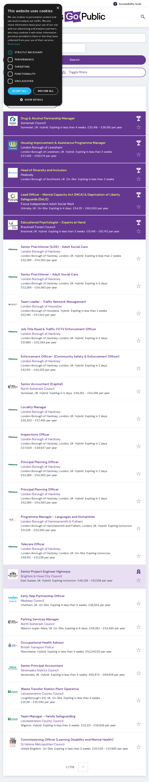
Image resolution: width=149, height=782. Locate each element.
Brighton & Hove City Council (41, 576)
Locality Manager (33, 407)
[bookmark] (138, 127)
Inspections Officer (35, 434)
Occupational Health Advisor (42, 643)
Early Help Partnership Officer (43, 596)
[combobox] (74, 38)
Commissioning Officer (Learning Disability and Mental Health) (67, 740)
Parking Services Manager (40, 619)
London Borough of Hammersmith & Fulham (52, 521)
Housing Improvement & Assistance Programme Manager (63, 143)
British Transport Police (37, 647)
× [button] (57, 8)
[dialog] (33, 55)
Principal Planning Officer (40, 462)
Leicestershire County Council (42, 694)
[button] (33, 99)
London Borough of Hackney (41, 251)
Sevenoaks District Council (40, 670)
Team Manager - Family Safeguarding (48, 716)
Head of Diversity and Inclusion (44, 170)
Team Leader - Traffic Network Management (53, 302)
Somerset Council (33, 123)
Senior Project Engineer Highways (45, 571)
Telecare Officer (32, 544)
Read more (14, 44)
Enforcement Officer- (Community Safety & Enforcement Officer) (70, 356)
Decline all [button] (46, 91)
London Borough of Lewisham (41, 147)
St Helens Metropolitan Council (43, 744)
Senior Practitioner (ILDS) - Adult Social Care (54, 247)
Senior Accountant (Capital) (42, 384)
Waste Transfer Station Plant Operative (50, 689)
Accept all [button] (19, 91)
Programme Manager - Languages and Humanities (58, 517)
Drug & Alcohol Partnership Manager (48, 118)
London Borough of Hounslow (41, 306)
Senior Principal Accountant (42, 666)
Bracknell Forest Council (38, 227)
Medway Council (32, 601)
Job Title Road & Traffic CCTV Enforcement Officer (58, 329)
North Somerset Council (38, 389)
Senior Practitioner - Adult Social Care (49, 274)
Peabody (27, 175)
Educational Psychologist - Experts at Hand (53, 222)
